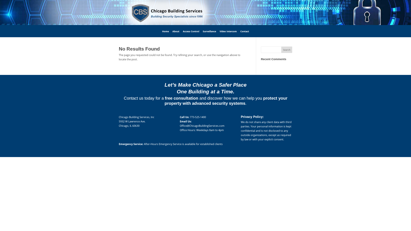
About (175, 31)
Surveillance (209, 31)
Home (165, 31)
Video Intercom (228, 31)
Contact (244, 31)
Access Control (191, 31)
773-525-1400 (198, 117)
